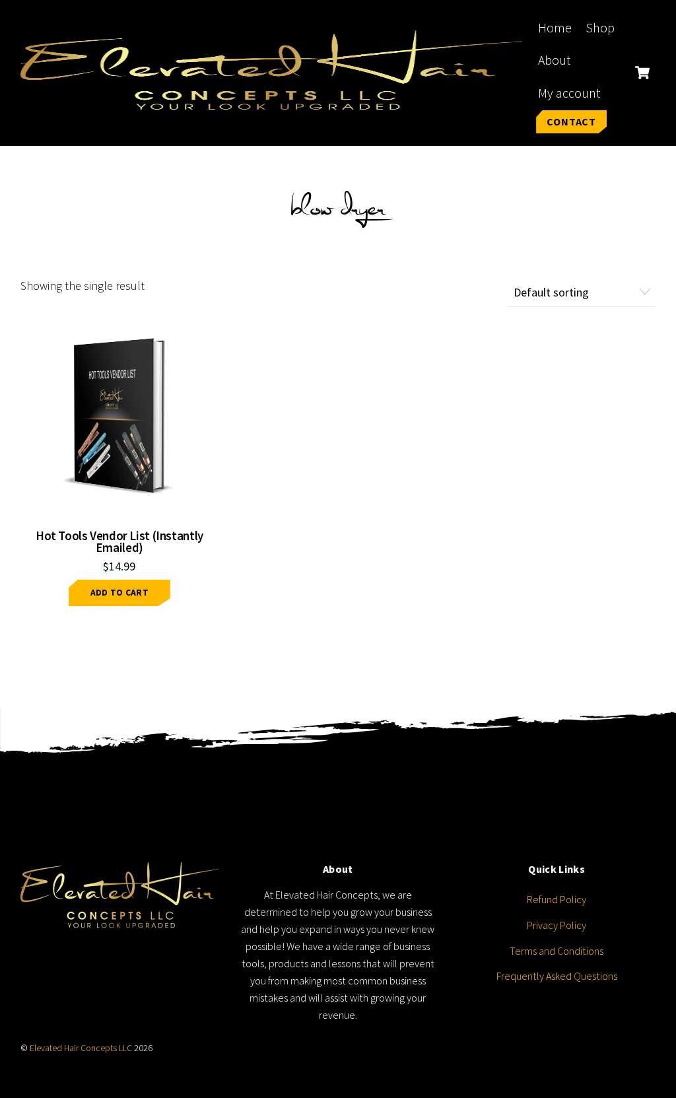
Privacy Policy (556, 925)
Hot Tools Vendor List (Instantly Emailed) (119, 542)
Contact (571, 121)
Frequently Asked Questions (556, 975)
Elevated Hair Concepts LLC (81, 1048)
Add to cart (119, 592)
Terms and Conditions (556, 950)
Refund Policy (556, 899)
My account (569, 93)
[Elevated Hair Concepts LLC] (271, 100)
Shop (600, 28)
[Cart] (642, 72)
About (554, 60)
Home (555, 28)
